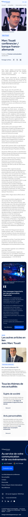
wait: (20, 514)
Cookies (8, 511)
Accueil (4, 5)
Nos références (8, 327)
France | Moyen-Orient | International (12, 485)
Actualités (10, 5)
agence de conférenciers (15, 321)
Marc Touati (5, 35)
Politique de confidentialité (13, 510)
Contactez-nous (7, 468)
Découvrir (8, 408)
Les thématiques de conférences (11, 474)
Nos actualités (5, 477)
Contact (4, 479)
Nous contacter (19, 327)
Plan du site (5, 482)
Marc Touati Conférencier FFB (10, 367)
